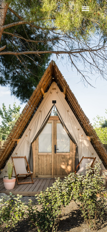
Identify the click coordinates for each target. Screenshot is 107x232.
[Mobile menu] (85, 9)
